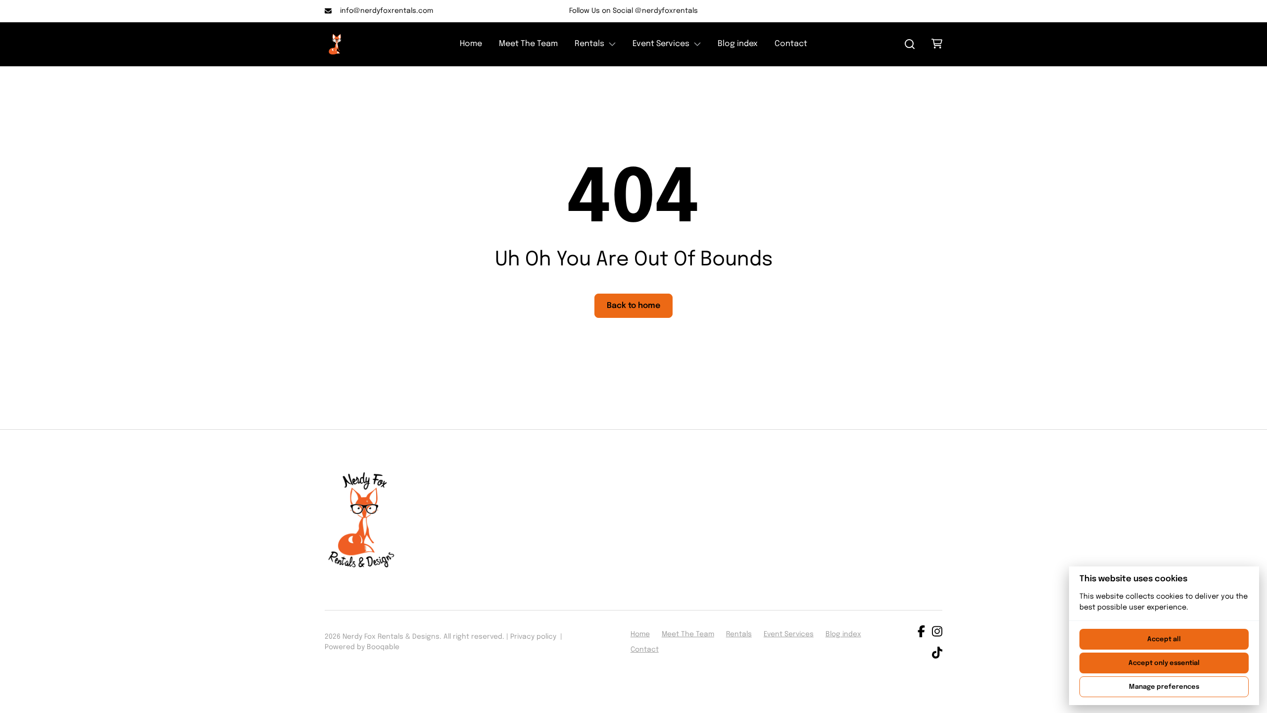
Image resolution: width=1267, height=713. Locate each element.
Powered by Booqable (362, 647)
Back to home (633, 306)
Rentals (589, 44)
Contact (791, 44)
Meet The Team (528, 44)
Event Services (661, 44)
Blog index (738, 44)
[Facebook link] (921, 633)
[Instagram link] (937, 633)
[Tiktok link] (937, 654)
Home (471, 44)
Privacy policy (533, 636)
